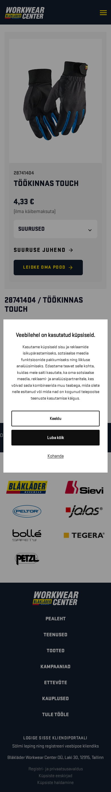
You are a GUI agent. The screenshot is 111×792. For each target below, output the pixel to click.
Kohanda (56, 456)
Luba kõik (55, 437)
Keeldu (55, 418)
